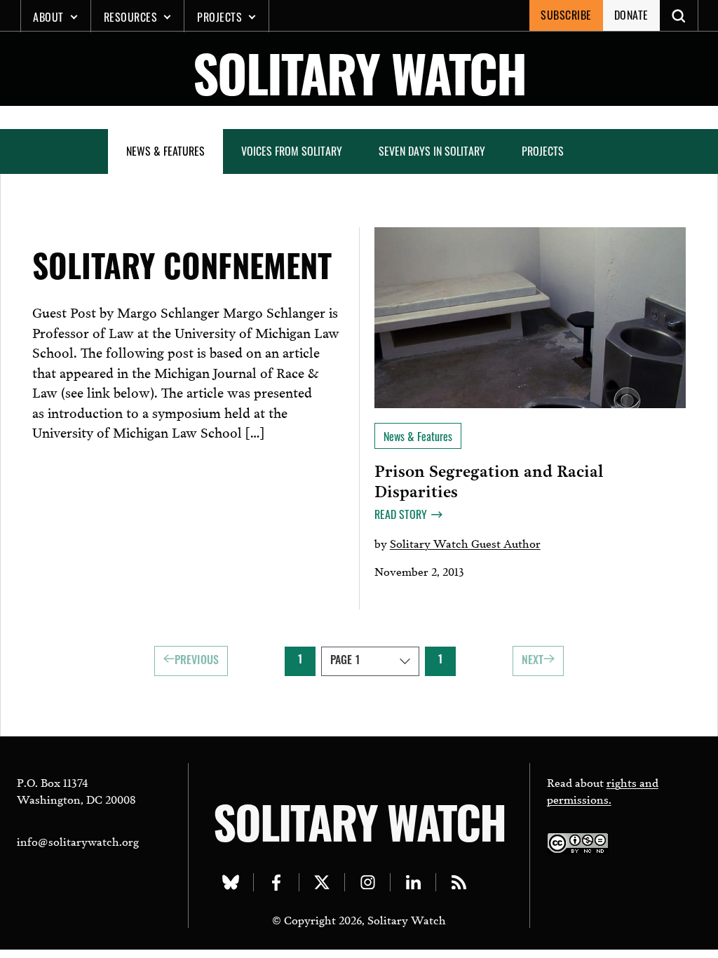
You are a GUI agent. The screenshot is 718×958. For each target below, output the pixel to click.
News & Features (165, 150)
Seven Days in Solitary (432, 150)
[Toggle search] (679, 15)
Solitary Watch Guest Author (465, 542)
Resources (131, 16)
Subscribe (566, 14)
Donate (631, 14)
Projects (219, 16)
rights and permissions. (602, 790)
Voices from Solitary (291, 150)
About (48, 16)
